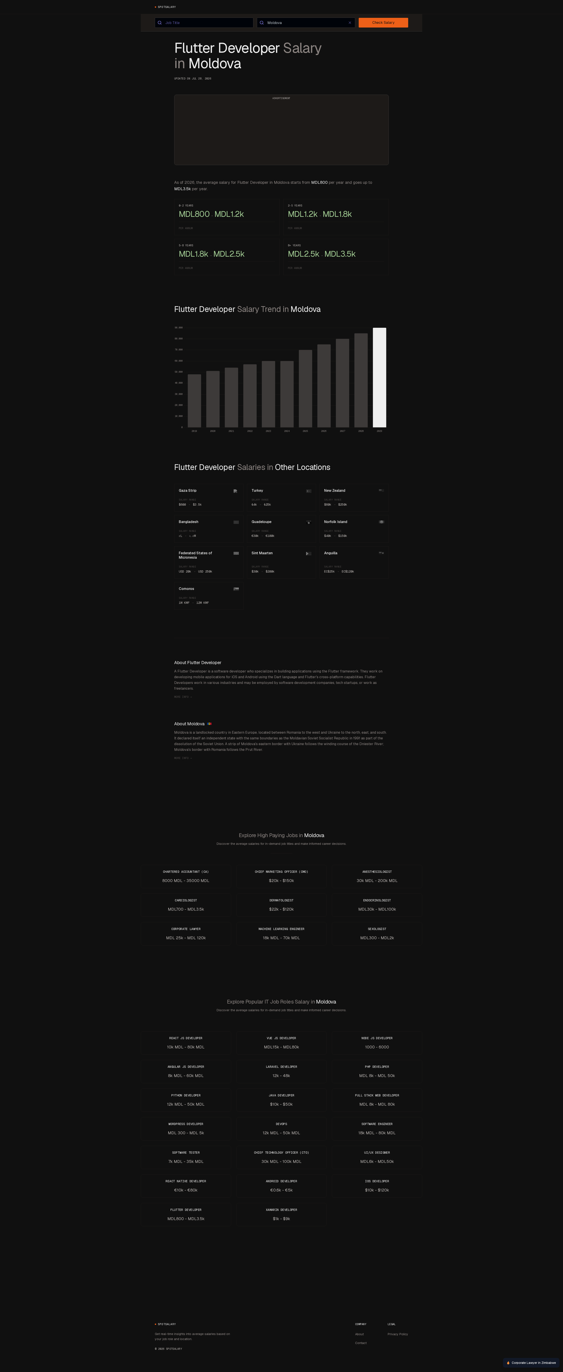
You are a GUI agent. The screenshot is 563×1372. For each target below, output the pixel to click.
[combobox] (204, 23)
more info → (183, 697)
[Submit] (160, 23)
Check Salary (383, 22)
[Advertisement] (281, 132)
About (359, 1334)
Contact (361, 1343)
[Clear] (350, 23)
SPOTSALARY (167, 7)
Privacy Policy (398, 1334)
